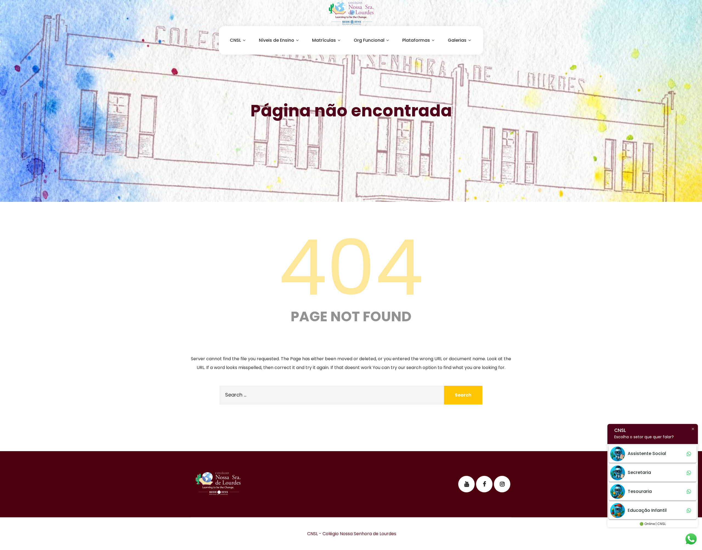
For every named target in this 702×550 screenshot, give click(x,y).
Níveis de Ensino (276, 40)
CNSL (235, 40)
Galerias (457, 40)
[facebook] (484, 484)
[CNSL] (351, 13)
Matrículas (324, 40)
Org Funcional (369, 40)
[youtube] (466, 484)
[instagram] (502, 484)
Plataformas (416, 40)
